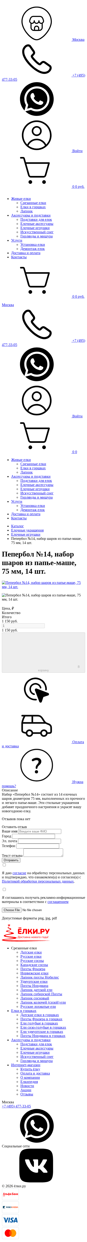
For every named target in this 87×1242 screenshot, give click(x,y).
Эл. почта (9, 841)
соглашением (58, 902)
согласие (19, 873)
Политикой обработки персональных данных (38, 881)
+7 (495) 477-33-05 (16, 1106)
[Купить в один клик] (36, 706)
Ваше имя (9, 831)
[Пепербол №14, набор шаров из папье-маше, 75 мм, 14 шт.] (43, 587)
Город (6, 836)
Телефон (8, 846)
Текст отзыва (12, 856)
